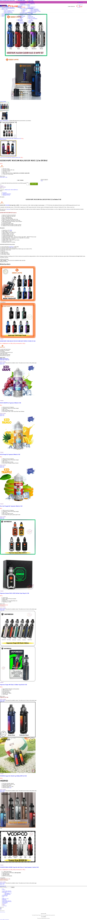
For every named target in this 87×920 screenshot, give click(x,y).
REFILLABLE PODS (8, 12)
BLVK (21, 15)
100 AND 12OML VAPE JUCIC (26, 12)
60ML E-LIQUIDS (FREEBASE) (26, 8)
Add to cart (34, 183)
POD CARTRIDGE (8, 11)
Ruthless (24, 10)
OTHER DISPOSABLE (24, 4)
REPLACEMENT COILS (9, 10)
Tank (21, 18)
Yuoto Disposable (23, 1)
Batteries (21, 17)
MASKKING (22, 3)
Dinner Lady (24, 9)
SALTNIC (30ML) (23, 13)
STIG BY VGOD (23, 2)
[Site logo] (9, 7)
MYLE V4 (22, 21)
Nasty (23, 11)
